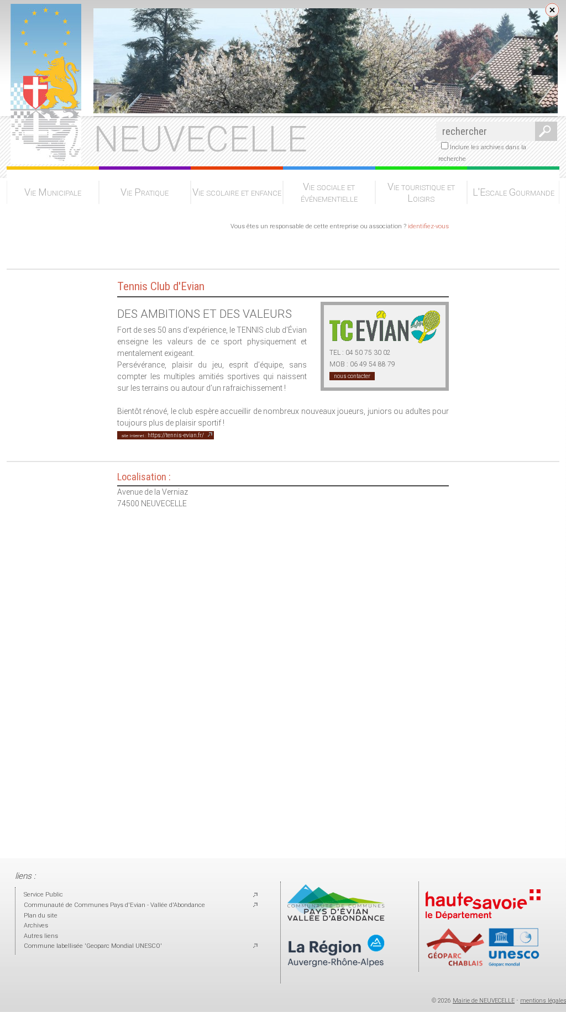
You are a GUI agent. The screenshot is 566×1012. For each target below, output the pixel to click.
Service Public (43, 894)
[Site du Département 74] (483, 922)
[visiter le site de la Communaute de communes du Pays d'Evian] (336, 919)
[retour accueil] (44, 160)
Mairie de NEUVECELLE (484, 1000)
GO (544, 131)
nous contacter (352, 376)
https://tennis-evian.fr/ (163, 435)
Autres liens (41, 936)
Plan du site (40, 915)
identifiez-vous (428, 226)
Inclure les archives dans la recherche (482, 153)
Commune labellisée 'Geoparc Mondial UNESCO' (93, 946)
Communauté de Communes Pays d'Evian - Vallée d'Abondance (114, 905)
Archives (36, 925)
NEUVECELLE (200, 139)
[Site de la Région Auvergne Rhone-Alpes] (336, 976)
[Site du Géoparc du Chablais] (483, 964)
